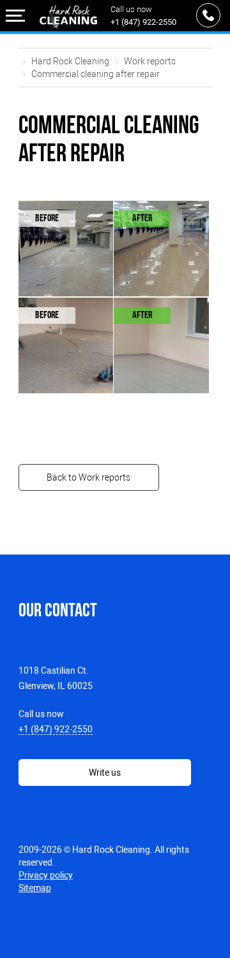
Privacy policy (46, 875)
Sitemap (35, 888)
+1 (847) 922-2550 (143, 22)
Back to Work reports (88, 477)
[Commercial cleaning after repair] (75, 257)
